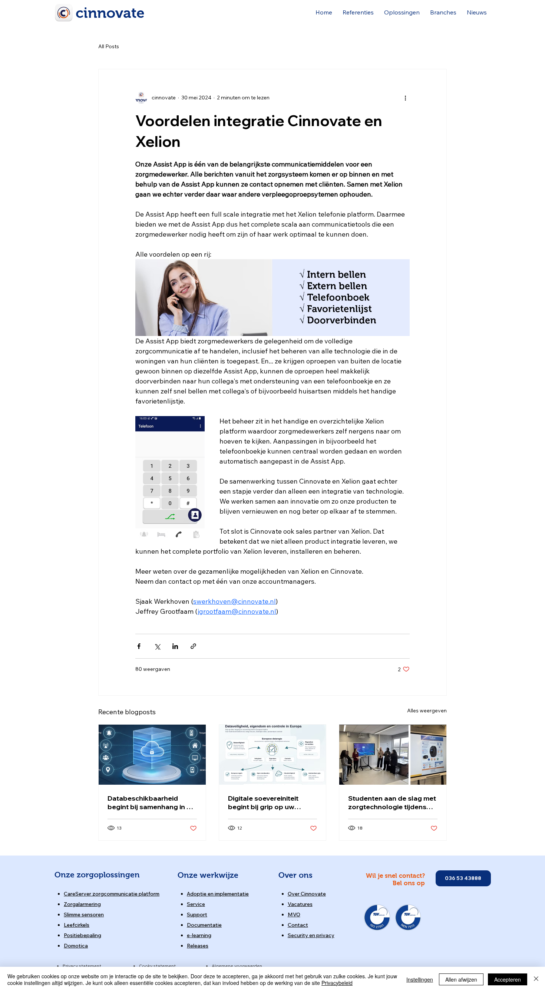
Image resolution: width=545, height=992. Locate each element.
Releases (197, 945)
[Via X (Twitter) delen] (157, 646)
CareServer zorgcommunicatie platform (111, 893)
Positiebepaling (82, 935)
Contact (298, 925)
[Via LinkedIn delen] (175, 646)
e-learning (199, 935)
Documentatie (204, 925)
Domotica (76, 945)
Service (196, 904)
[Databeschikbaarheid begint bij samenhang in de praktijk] (152, 755)
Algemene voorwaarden (237, 966)
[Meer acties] (405, 97)
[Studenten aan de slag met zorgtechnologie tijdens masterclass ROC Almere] (392, 755)
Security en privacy (311, 935)
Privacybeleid (337, 982)
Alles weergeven (427, 710)
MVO (294, 914)
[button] (358, 12)
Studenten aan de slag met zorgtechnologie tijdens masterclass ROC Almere (392, 802)
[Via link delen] (193, 646)
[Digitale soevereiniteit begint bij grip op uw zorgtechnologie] (272, 755)
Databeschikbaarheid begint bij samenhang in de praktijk (151, 802)
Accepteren (507, 979)
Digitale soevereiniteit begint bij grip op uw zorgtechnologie (263, 802)
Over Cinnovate (307, 893)
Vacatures (300, 904)
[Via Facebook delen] (138, 646)
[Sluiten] (536, 979)
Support (197, 914)
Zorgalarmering (82, 904)
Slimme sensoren (84, 914)
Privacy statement (82, 966)
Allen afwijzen (461, 979)
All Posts (108, 46)
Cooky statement (157, 966)
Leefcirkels (76, 925)
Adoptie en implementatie (218, 893)
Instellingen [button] (419, 979)
